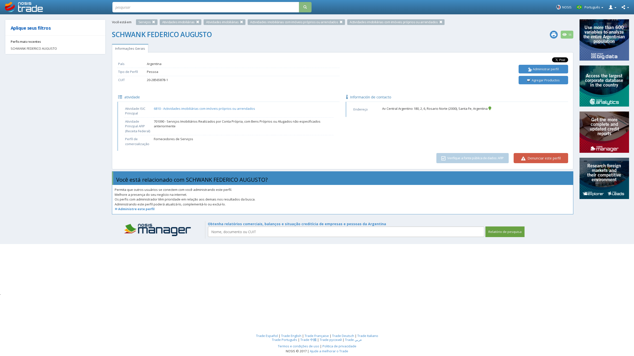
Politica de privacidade (339, 346)
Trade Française (317, 336)
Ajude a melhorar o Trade (329, 351)
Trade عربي (353, 339)
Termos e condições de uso (298, 346)
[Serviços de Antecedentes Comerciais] (158, 230)
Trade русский (331, 339)
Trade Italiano (367, 336)
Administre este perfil (136, 209)
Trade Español (267, 336)
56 (570, 34)
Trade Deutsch (343, 336)
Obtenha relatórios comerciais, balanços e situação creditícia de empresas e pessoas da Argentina (297, 224)
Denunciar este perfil (544, 158)
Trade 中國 (308, 339)
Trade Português (284, 339)
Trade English (291, 336)
